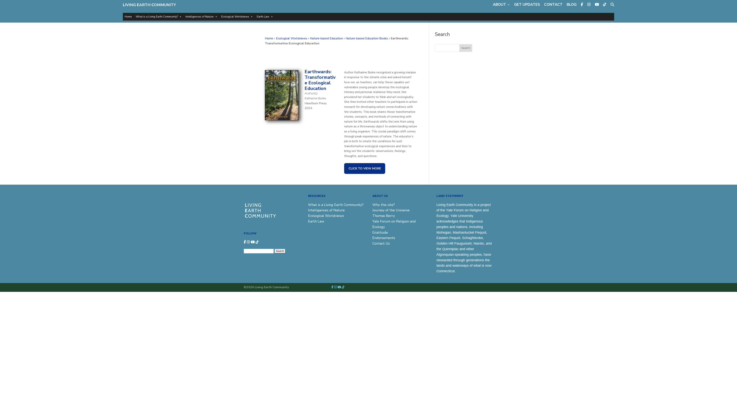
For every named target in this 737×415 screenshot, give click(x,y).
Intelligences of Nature (200, 16)
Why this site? (383, 205)
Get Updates (527, 4)
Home (128, 16)
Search (465, 48)
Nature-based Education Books (367, 38)
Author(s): (311, 93)
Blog (572, 4)
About (499, 4)
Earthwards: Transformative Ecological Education (320, 80)
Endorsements (383, 238)
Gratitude (380, 232)
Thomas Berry (383, 215)
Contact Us (381, 243)
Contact (553, 4)
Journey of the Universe (391, 210)
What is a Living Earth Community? (157, 16)
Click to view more (365, 168)
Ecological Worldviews (235, 16)
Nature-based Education (326, 38)
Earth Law (263, 16)
